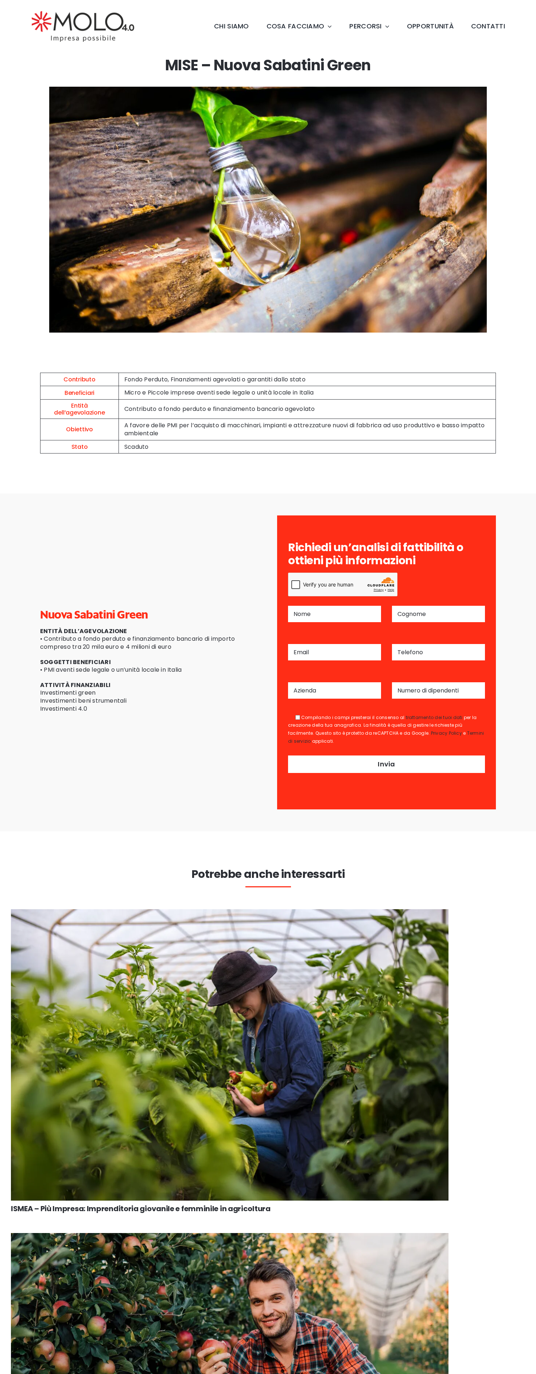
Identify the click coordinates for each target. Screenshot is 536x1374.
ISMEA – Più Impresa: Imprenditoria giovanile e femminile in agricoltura (141, 1209)
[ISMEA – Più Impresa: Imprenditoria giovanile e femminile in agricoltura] (229, 912)
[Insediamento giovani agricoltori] (229, 1236)
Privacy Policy (446, 733)
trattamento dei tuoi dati (434, 717)
